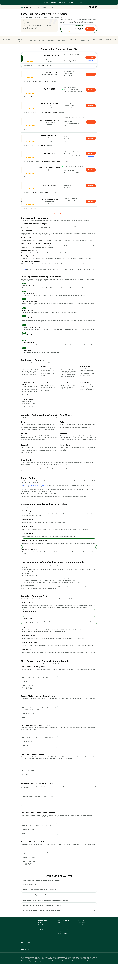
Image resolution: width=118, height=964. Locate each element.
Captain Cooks (41, 924)
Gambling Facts (85, 40)
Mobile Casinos (81, 922)
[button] (59, 511)
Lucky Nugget (41, 929)
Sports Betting (51, 40)
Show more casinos (59, 213)
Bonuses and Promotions (6, 40)
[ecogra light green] (49, 942)
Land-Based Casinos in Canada (97, 40)
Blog (59, 924)
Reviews (53, 2)
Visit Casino (90, 29)
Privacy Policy (61, 931)
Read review (90, 60)
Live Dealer (42, 40)
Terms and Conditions (63, 933)
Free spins (23, 269)
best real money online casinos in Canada (33, 485)
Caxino (39, 926)
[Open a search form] (95, 2)
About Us (60, 922)
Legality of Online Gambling (73, 40)
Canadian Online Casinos (83, 929)
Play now (90, 57)
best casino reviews (58, 468)
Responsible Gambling (63, 929)
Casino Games (32, 40)
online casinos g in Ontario (50, 578)
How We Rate (61, 40)
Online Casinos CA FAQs (111, 40)
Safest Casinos (81, 926)
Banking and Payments (20, 40)
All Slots (40, 922)
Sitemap (60, 935)
